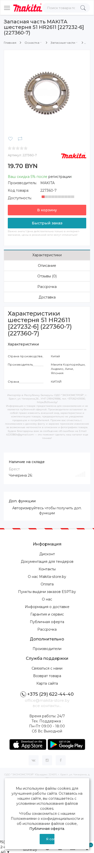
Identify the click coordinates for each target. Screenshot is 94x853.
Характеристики (47, 255)
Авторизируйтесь (28, 508)
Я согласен (50, 839)
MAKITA (47, 183)
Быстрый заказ (47, 223)
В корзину (47, 210)
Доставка (47, 297)
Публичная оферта (47, 622)
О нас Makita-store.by (47, 576)
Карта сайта (47, 683)
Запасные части (63, 42)
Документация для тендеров (47, 561)
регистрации (59, 176)
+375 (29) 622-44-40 (50, 694)
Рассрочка (47, 286)
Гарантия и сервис (47, 614)
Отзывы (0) (47, 276)
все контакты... (47, 705)
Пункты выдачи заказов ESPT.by (47, 591)
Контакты (47, 569)
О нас (47, 599)
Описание (47, 265)
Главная (10, 42)
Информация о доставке (47, 607)
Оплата (47, 584)
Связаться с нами (47, 668)
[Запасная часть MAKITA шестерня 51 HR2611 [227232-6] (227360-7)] (47, 92)
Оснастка (32, 42)
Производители (47, 648)
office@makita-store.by (47, 700)
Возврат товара (47, 676)
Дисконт (47, 554)
